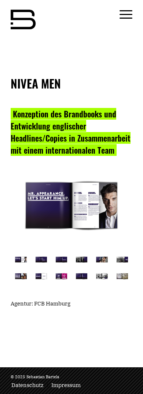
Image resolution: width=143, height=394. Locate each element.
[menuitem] (27, 385)
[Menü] (122, 14)
